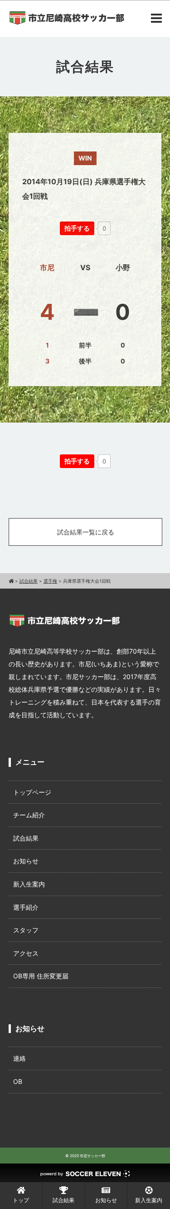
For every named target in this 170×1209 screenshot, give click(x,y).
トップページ (32, 792)
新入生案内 (29, 884)
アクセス (26, 953)
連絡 (19, 1058)
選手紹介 (26, 907)
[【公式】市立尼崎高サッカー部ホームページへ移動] (11, 581)
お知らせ (26, 861)
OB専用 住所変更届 (40, 976)
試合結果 (26, 838)
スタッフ (26, 930)
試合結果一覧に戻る (85, 532)
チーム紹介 (29, 815)
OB (17, 1081)
